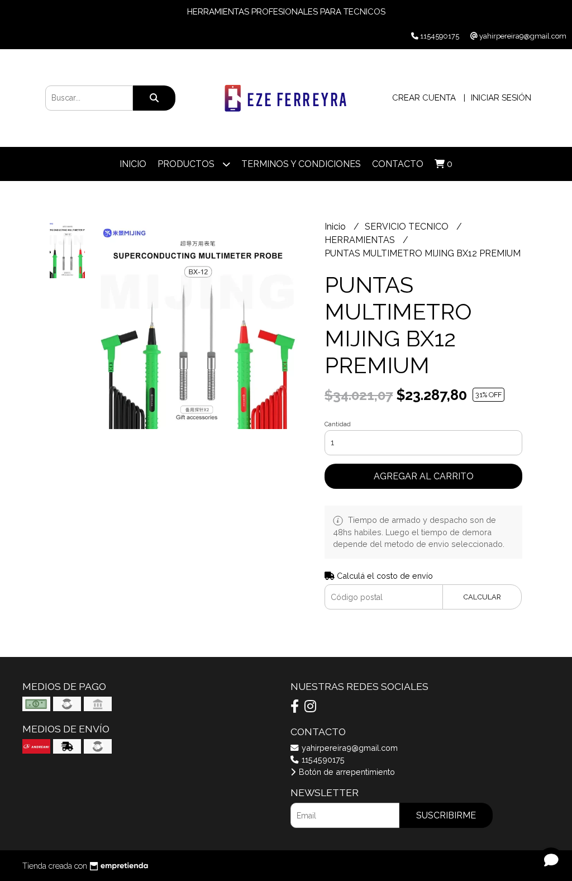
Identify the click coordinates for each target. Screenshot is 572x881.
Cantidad (338, 424)
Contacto (397, 164)
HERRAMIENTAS (361, 240)
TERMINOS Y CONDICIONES (301, 164)
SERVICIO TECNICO (408, 226)
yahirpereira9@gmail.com (348, 748)
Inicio (133, 164)
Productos (187, 164)
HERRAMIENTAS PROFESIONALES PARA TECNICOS (286, 12)
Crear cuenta (424, 98)
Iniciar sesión (501, 98)
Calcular (482, 597)
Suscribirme (446, 815)
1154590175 (322, 759)
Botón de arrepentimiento (346, 772)
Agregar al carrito (424, 476)
